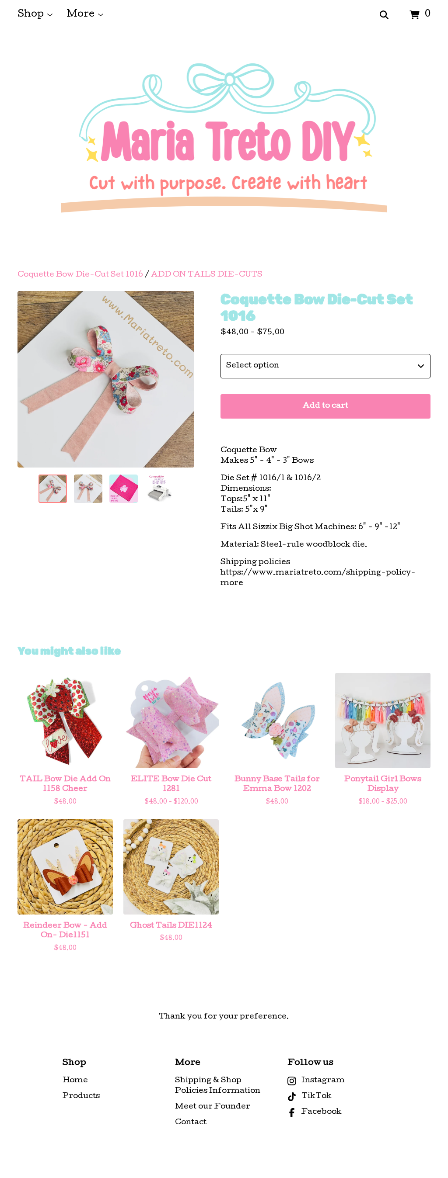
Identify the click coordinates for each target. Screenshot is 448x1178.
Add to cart (325, 406)
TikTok (316, 1096)
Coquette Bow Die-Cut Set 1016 (80, 275)
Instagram (323, 1080)
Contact (190, 1122)
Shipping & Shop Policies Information (217, 1086)
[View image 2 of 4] (88, 489)
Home (75, 1080)
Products (81, 1096)
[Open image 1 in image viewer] (106, 379)
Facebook (321, 1112)
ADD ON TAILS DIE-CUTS (206, 275)
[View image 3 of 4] (123, 489)
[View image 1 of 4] (52, 489)
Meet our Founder (212, 1107)
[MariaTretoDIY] (224, 150)
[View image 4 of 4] (159, 489)
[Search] (384, 15)
